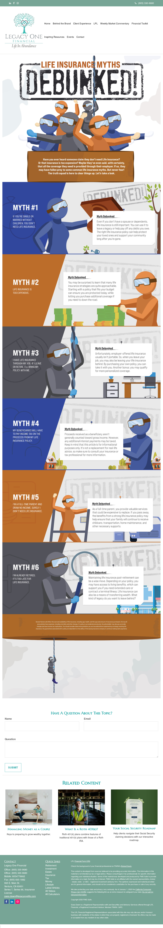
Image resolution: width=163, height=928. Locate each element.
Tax (47, 878)
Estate (48, 871)
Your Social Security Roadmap (134, 828)
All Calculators (52, 894)
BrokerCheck (126, 866)
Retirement (51, 865)
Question (10, 739)
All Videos (50, 890)
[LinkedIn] (10, 3)
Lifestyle (49, 884)
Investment (51, 868)
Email (87, 718)
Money (48, 881)
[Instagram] (18, 3)
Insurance (50, 875)
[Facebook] (13, 3)
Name (8, 718)
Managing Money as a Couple (29, 829)
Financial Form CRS (82, 861)
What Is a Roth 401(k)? (81, 829)
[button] (62, 23)
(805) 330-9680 (146, 3)
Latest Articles (52, 887)
